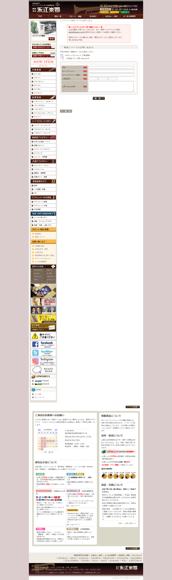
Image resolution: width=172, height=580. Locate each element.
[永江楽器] (127, 568)
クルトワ (104, 560)
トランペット (38, 276)
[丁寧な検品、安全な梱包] (43, 296)
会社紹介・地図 (124, 555)
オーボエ (49, 273)
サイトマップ (39, 397)
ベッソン (95, 560)
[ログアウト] (114, 12)
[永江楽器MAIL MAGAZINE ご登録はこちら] (43, 330)
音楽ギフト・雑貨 (40, 177)
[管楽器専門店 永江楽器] (46, 11)
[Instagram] (43, 364)
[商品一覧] (57, 18)
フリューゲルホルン (71, 560)
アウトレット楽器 (40, 202)
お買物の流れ (39, 246)
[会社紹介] (93, 18)
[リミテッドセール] (43, 304)
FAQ (120, 523)
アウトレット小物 (40, 206)
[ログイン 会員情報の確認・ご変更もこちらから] (104, 12)
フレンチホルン (39, 105)
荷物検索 (45, 381)
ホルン (36, 279)
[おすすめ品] (43, 66)
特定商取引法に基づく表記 (44, 255)
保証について (39, 237)
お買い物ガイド (130, 523)
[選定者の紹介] (43, 313)
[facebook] (43, 347)
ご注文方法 (39, 252)
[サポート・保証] (75, 18)
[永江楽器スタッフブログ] (43, 372)
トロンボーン (51, 276)
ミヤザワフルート (135, 560)
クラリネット (38, 270)
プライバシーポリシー (43, 258)
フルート (37, 78)
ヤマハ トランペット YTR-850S (77, 55)
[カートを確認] (125, 12)
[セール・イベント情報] (43, 321)
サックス (36, 273)
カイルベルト (114, 560)
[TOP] (40, 18)
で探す (40, 217)
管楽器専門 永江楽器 (81, 555)
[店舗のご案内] (43, 33)
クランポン (85, 560)
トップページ (64, 20)
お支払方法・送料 (41, 249)
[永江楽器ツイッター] (43, 356)
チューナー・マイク (41, 165)
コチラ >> (76, 506)
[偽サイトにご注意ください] (43, 339)
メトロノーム (39, 169)
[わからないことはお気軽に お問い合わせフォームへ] (43, 49)
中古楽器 (37, 209)
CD (35, 193)
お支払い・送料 (96, 555)
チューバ (37, 117)
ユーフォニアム (122, 558)
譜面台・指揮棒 (39, 173)
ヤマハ (124, 560)
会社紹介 (38, 234)
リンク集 (38, 394)
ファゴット (38, 93)
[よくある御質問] (129, 18)
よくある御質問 (40, 262)
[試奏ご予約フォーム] (43, 57)
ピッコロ (37, 74)
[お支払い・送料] (111, 18)
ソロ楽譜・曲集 (39, 189)
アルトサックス (108, 558)
